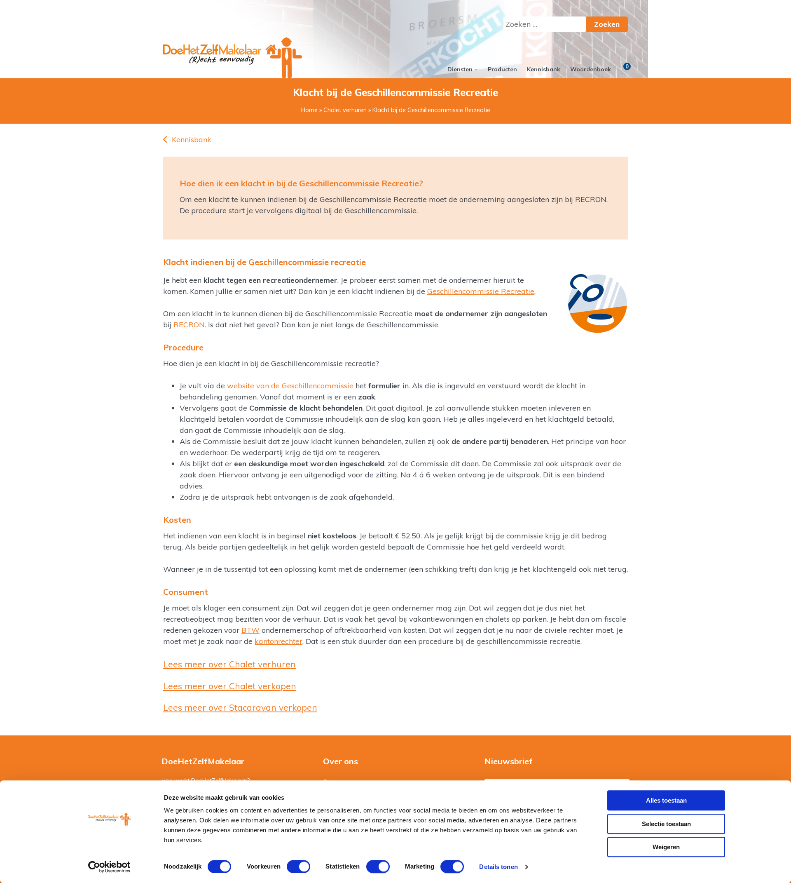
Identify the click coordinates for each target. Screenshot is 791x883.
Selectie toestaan (666, 823)
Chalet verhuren (345, 110)
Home (309, 110)
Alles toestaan (666, 800)
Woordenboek (590, 69)
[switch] (298, 866)
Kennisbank (543, 69)
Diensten (460, 69)
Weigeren (666, 846)
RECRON (189, 324)
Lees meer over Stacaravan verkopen (240, 707)
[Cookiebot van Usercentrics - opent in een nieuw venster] (109, 867)
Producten (502, 69)
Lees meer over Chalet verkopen (229, 686)
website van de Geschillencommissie (291, 385)
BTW (250, 630)
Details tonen (498, 866)
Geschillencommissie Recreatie (480, 291)
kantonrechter (278, 641)
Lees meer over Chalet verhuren (229, 664)
